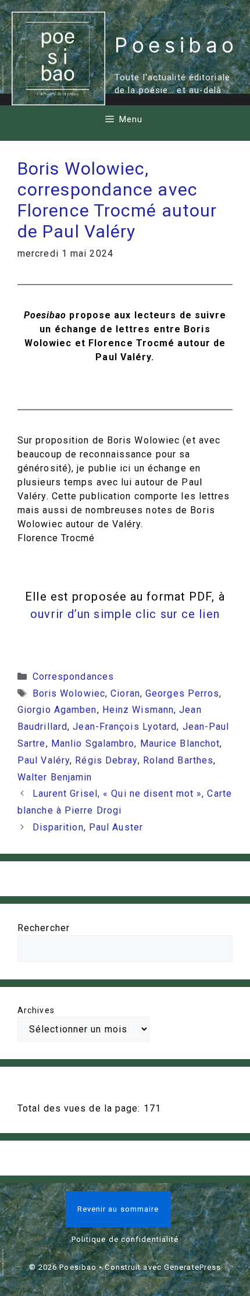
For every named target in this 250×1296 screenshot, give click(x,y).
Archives (36, 1010)
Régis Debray (106, 760)
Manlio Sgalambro (93, 743)
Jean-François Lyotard (125, 726)
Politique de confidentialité (125, 1239)
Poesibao (176, 45)
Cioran (125, 693)
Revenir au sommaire (118, 1209)
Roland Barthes (178, 760)
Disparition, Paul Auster (88, 827)
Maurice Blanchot (180, 743)
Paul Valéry (43, 760)
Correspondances (74, 676)
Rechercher (43, 927)
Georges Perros (182, 693)
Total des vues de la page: (80, 1108)
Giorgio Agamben (57, 709)
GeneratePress (192, 1267)
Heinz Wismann (138, 709)
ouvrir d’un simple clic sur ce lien (125, 614)
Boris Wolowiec (69, 693)
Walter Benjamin (54, 777)
